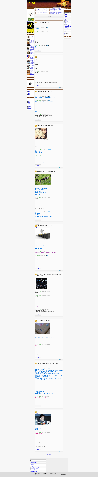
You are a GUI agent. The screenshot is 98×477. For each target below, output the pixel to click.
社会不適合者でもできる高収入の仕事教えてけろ (45, 125)
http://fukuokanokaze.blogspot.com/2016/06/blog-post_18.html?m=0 (68, 26)
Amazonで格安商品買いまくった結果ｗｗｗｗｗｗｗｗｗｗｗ (47, 320)
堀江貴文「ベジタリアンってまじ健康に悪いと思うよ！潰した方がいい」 (32, 71)
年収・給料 (37, 413)
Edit (64, 33)
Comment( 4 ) (61, 270)
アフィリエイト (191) (30, 100)
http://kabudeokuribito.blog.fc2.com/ (35, 471)
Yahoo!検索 (66, 16)
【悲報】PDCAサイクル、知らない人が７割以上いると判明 (32, 58)
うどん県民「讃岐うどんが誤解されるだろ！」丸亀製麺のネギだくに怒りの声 (32, 47)
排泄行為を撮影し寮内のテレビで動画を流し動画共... (42, 8)
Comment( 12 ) (61, 167)
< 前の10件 (47, 454)
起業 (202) (29, 102)
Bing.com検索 (66, 21)
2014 (28, 93)
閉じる (63, 474)
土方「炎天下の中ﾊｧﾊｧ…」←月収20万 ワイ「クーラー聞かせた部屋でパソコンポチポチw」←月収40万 (30, 52)
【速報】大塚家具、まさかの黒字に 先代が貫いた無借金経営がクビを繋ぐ (32, 61)
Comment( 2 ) (61, 359)
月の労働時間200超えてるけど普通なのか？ (44, 412)
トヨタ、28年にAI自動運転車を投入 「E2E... (41, 9)
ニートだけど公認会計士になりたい (43, 22)
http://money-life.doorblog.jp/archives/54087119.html (68, 31)
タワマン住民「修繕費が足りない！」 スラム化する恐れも (32, 63)
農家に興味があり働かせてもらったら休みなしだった (46, 171)
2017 (28, 91)
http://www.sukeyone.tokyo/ (68, 15)
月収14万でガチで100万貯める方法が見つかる (32, 55)
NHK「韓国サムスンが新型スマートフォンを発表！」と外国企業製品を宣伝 (32, 50)
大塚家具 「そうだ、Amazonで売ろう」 (32, 65)
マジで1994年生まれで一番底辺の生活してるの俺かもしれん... (47, 363)
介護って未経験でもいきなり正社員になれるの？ (45, 91)
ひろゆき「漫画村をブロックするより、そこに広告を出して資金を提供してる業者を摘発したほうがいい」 (30, 68)
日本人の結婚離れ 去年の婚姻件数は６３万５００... (56, 13)
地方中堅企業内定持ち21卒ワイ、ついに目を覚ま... (56, 9)
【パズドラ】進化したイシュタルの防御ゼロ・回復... (56, 11)
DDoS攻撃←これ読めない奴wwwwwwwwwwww (32, 45)
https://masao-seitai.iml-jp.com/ (34, 468)
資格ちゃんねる (32, 464)
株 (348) (29, 103)
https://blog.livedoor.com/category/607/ (35, 467)
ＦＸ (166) (29, 101)
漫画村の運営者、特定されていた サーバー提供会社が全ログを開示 (32, 40)
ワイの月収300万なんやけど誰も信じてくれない (32, 42)
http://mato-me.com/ (33, 465)
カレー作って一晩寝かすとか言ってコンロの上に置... (56, 12)
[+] (29, 90)
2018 (28, 90)
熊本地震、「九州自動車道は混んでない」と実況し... (42, 10)
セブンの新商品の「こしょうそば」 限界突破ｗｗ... (56, 8)
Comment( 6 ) (61, 451)
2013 (28, 94)
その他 (36, 59)
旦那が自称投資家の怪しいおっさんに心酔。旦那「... (42, 11)
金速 (32, 3)
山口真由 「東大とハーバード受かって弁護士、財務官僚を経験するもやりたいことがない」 (30, 37)
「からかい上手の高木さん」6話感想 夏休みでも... (55, 10)
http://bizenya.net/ (33, 469)
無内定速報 (66, 20)
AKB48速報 (66, 24)
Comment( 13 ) (61, 87)
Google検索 (66, 14)
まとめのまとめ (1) (30, 107)
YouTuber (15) (29, 108)
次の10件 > (50, 454)
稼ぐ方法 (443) (29, 106)
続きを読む (38, 50)
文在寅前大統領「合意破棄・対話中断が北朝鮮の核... (42, 12)
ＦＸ (36, 227)
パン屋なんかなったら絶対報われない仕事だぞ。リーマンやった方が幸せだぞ (32, 74)
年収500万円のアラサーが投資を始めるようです (45, 225)
